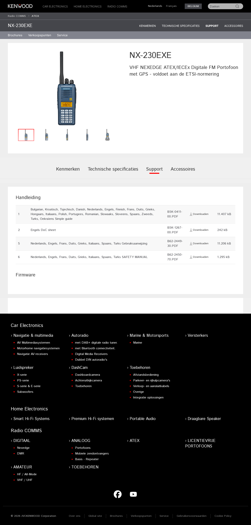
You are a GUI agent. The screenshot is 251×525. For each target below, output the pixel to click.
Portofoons (83, 448)
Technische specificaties (181, 25)
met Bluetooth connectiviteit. (95, 348)
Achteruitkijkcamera (88, 380)
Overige (138, 392)
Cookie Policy (223, 516)
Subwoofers (25, 392)
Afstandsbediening (146, 375)
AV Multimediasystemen (33, 342)
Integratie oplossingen (148, 397)
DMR (20, 453)
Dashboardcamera (87, 375)
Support (212, 25)
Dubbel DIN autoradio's (91, 360)
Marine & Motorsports (149, 336)
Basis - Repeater (87, 459)
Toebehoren (83, 386)
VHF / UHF (24, 480)
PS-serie (23, 380)
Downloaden (200, 214)
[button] (67, 88)
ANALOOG (80, 441)
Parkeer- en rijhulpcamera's (151, 380)
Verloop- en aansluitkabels (151, 386)
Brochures (116, 516)
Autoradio (79, 336)
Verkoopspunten (39, 35)
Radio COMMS (117, 6)
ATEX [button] (35, 16)
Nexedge (23, 448)
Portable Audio (143, 419)
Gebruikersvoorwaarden (191, 516)
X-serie (22, 375)
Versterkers (198, 336)
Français (171, 6)
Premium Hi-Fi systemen (92, 419)
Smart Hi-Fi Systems (31, 419)
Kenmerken (147, 25)
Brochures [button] (15, 35)
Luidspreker (23, 368)
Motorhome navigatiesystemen (38, 348)
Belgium (193, 6)
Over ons (74, 516)
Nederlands (155, 6)
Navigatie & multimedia (33, 336)
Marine (137, 342)
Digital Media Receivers (91, 354)
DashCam (79, 368)
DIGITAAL (21, 441)
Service (62, 35)
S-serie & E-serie (29, 386)
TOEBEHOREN (84, 467)
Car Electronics (55, 6)
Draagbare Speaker (204, 419)
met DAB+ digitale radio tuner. (96, 342)
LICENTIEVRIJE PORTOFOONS (200, 443)
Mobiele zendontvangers (92, 453)
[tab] (68, 172)
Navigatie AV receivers (32, 354)
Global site (95, 516)
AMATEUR (22, 467)
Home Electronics (88, 6)
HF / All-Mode (27, 474)
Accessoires (233, 25)
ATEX (134, 441)
